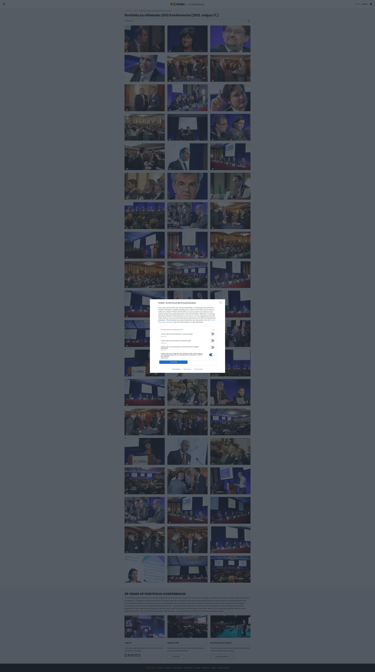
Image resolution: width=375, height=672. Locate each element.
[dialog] (187, 336)
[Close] (221, 303)
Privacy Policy (198, 369)
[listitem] (187, 330)
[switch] (211, 334)
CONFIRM (173, 362)
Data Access (187, 369)
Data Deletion (176, 369)
